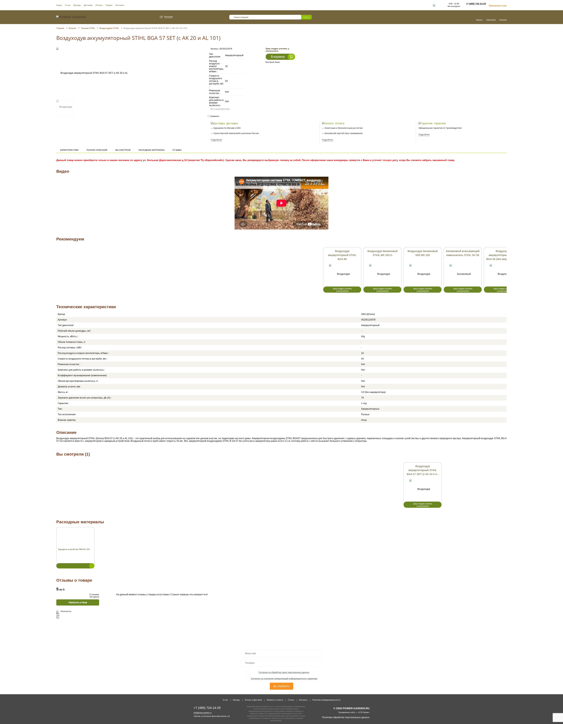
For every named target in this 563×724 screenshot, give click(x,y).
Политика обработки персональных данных (345, 717)
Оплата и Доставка (253, 700)
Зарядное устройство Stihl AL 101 (74, 549)
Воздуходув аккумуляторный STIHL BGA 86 (342, 255)
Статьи (291, 700)
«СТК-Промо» (363, 712)
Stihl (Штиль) (368, 314)
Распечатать (66, 611)
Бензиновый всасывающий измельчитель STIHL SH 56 (462, 253)
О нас (68, 5)
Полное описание (97, 150)
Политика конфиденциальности (326, 700)
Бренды (77, 5)
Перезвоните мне (498, 5)
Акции (59, 5)
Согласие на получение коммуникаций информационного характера (284, 678)
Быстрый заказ (273, 62)
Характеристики (69, 150)
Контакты (120, 5)
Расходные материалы (152, 150)
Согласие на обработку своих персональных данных (284, 672)
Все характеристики (220, 109)
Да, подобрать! (281, 686)
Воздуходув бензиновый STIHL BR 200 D (382, 253)
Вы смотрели (123, 150)
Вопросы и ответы (275, 700)
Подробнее (216, 139)
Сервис (109, 5)
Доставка (88, 5)
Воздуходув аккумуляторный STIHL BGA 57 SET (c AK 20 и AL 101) (423, 470)
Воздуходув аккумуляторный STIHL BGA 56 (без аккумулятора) (503, 255)
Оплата (99, 5)
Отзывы (176, 150)
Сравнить (214, 116)
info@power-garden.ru (203, 713)
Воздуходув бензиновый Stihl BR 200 (423, 253)
